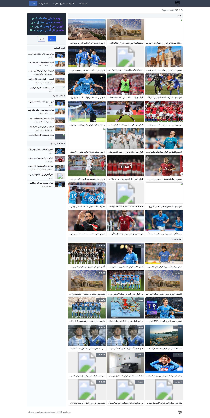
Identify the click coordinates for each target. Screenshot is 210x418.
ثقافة (46, 66)
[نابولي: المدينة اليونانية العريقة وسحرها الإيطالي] (60, 72)
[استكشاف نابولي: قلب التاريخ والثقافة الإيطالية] (60, 80)
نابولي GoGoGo (51, 412)
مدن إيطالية (48, 82)
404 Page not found (170, 10)
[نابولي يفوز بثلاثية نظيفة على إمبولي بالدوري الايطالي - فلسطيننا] (60, 55)
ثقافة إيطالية (39, 74)
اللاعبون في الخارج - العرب (64, 3)
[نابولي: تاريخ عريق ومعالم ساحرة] (60, 64)
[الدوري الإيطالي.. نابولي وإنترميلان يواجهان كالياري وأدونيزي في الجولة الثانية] (60, 151)
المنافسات (83, 3)
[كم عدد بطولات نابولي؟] (60, 168)
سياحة (41, 66)
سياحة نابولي (29, 74)
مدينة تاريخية (48, 74)
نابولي (50, 57)
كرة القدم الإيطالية (46, 170)
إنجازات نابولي (36, 170)
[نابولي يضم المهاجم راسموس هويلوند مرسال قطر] (60, 159)
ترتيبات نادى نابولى (46, 186)
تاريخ (50, 66)
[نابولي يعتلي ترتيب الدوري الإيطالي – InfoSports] (60, 184)
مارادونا (28, 170)
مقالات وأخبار (43, 3)
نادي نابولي (49, 161)
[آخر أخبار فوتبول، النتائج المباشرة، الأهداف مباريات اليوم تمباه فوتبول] (60, 176)
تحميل (33, 3)
